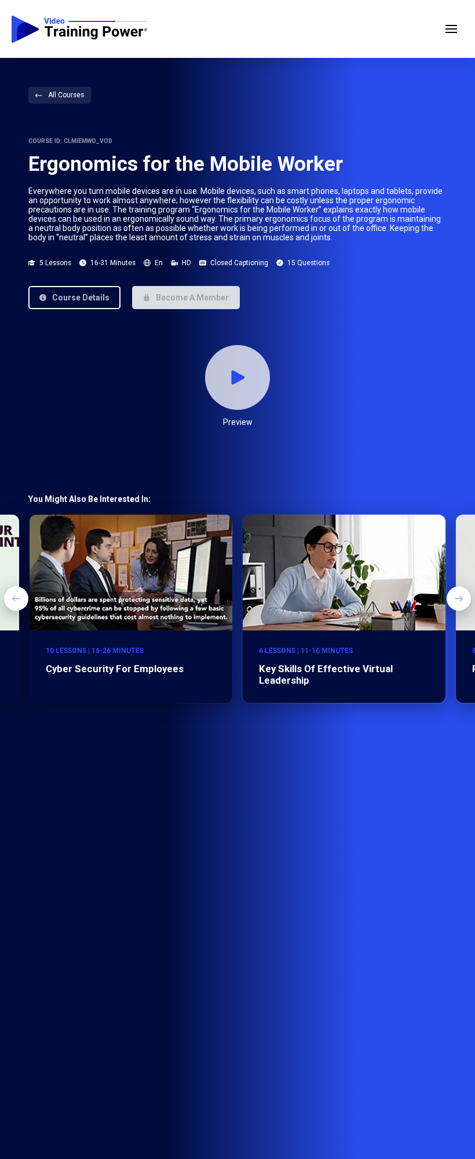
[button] (451, 29)
